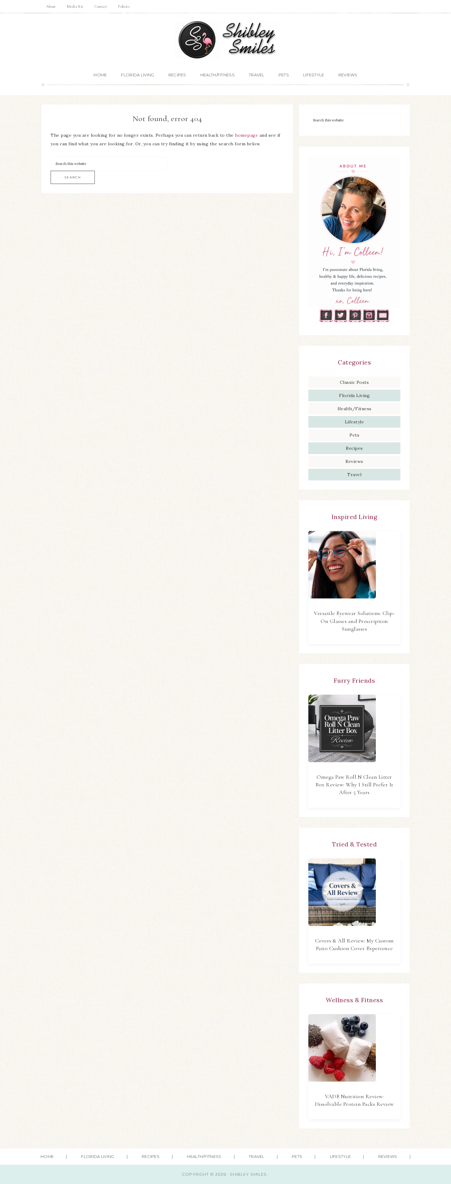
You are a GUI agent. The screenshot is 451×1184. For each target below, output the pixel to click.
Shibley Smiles (225, 40)
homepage (246, 135)
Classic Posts (354, 382)
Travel (354, 474)
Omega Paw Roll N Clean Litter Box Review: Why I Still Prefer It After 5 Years (354, 784)
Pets (354, 435)
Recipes (354, 448)
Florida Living (354, 395)
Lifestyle (354, 422)
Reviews (354, 461)
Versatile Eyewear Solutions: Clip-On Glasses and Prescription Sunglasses (354, 621)
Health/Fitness (354, 408)
